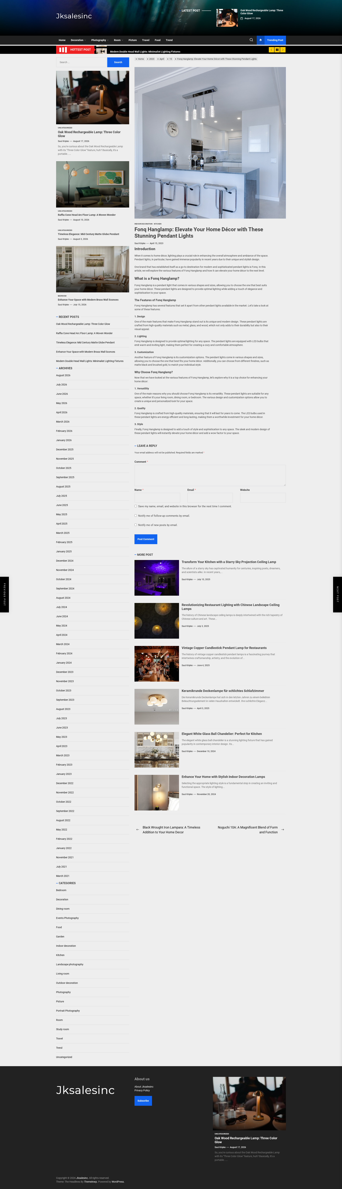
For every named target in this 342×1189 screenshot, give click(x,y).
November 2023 (65, 681)
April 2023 (61, 746)
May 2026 (61, 403)
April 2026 (61, 412)
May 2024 (61, 625)
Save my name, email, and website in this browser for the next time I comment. (185, 506)
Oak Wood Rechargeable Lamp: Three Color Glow (83, 324)
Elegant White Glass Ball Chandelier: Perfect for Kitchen (222, 734)
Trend (169, 40)
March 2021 (62, 876)
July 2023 (61, 718)
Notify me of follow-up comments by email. (164, 515)
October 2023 (63, 690)
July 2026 (61, 384)
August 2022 (63, 820)
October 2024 (63, 579)
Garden (60, 936)
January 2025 (64, 551)
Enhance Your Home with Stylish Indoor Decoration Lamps (223, 777)
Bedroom (61, 890)
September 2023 (65, 699)
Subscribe (143, 1100)
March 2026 (62, 421)
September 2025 (65, 477)
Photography (98, 40)
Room (117, 40)
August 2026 (63, 375)
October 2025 (63, 468)
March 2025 (62, 532)
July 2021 (61, 866)
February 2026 (64, 430)
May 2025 (61, 514)
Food (157, 40)
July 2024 (61, 607)
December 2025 (64, 449)
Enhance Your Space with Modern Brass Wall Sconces (88, 299)
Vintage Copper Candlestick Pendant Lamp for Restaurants (224, 648)
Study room (62, 1029)
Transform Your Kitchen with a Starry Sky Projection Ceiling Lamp (229, 562)
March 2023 (62, 755)
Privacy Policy (142, 1090)
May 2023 (61, 736)
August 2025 (63, 486)
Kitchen (60, 955)
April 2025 (61, 523)
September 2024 (65, 588)
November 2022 (65, 792)
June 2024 (62, 616)
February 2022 (64, 838)
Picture (133, 40)
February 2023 (64, 764)
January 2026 (64, 440)
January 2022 (64, 848)
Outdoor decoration (67, 982)
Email (191, 490)
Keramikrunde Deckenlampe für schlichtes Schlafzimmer (223, 691)
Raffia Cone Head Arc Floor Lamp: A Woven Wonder (87, 214)
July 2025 (61, 495)
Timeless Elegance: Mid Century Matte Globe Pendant (88, 234)
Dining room (62, 908)
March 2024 (62, 644)
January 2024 (64, 662)
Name (139, 490)
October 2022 (63, 801)
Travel (145, 40)
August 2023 (63, 709)
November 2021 (65, 857)
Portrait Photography (68, 1010)
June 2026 (62, 393)
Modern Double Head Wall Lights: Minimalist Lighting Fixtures (89, 361)
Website (245, 490)
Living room (62, 973)
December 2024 (64, 560)
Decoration (77, 40)
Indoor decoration (66, 945)
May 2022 (61, 829)
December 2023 (64, 672)
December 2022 (64, 783)
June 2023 (62, 727)
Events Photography (67, 918)
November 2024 (65, 570)
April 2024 (61, 634)
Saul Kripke (139, 243)
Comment (141, 461)
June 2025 (62, 505)
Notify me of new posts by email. (158, 525)
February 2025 (64, 542)
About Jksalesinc (143, 1086)
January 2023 (64, 774)
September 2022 (65, 811)
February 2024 (64, 653)
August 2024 (63, 597)
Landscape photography (69, 964)
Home (62, 40)
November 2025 (65, 458)
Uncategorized (64, 1057)
